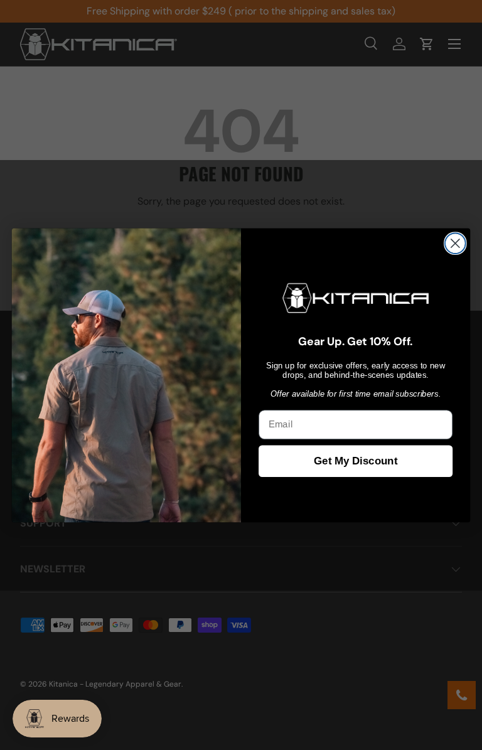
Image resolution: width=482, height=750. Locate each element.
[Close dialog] (455, 243)
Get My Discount (355, 461)
